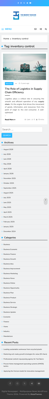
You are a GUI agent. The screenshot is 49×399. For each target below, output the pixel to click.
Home (6, 326)
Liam (28, 119)
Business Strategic (10, 307)
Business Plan (9, 293)
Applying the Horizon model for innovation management (24, 371)
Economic (7, 317)
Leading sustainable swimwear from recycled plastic (23, 349)
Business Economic (10, 249)
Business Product (10, 298)
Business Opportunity (11, 288)
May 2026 (7, 164)
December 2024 (10, 231)
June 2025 (7, 202)
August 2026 (8, 149)
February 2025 (9, 222)
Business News (9, 278)
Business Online (9, 283)
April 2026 (8, 169)
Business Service (10, 302)
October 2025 (9, 183)
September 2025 (10, 188)
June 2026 (7, 159)
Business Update (10, 312)
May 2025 (7, 207)
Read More (9, 120)
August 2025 (8, 193)
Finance (6, 322)
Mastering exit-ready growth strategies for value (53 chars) (25, 354)
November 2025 (10, 178)
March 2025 (8, 217)
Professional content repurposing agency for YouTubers (24, 359)
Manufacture (8, 336)
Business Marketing (11, 273)
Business (7, 244)
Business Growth (10, 259)
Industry (9, 83)
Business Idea (8, 264)
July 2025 (7, 197)
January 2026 (8, 173)
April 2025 (8, 212)
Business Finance (10, 254)
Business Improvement (12, 269)
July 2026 (7, 154)
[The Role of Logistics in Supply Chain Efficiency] (24, 67)
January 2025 (8, 227)
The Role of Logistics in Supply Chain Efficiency (23, 90)
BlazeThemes (36, 394)
